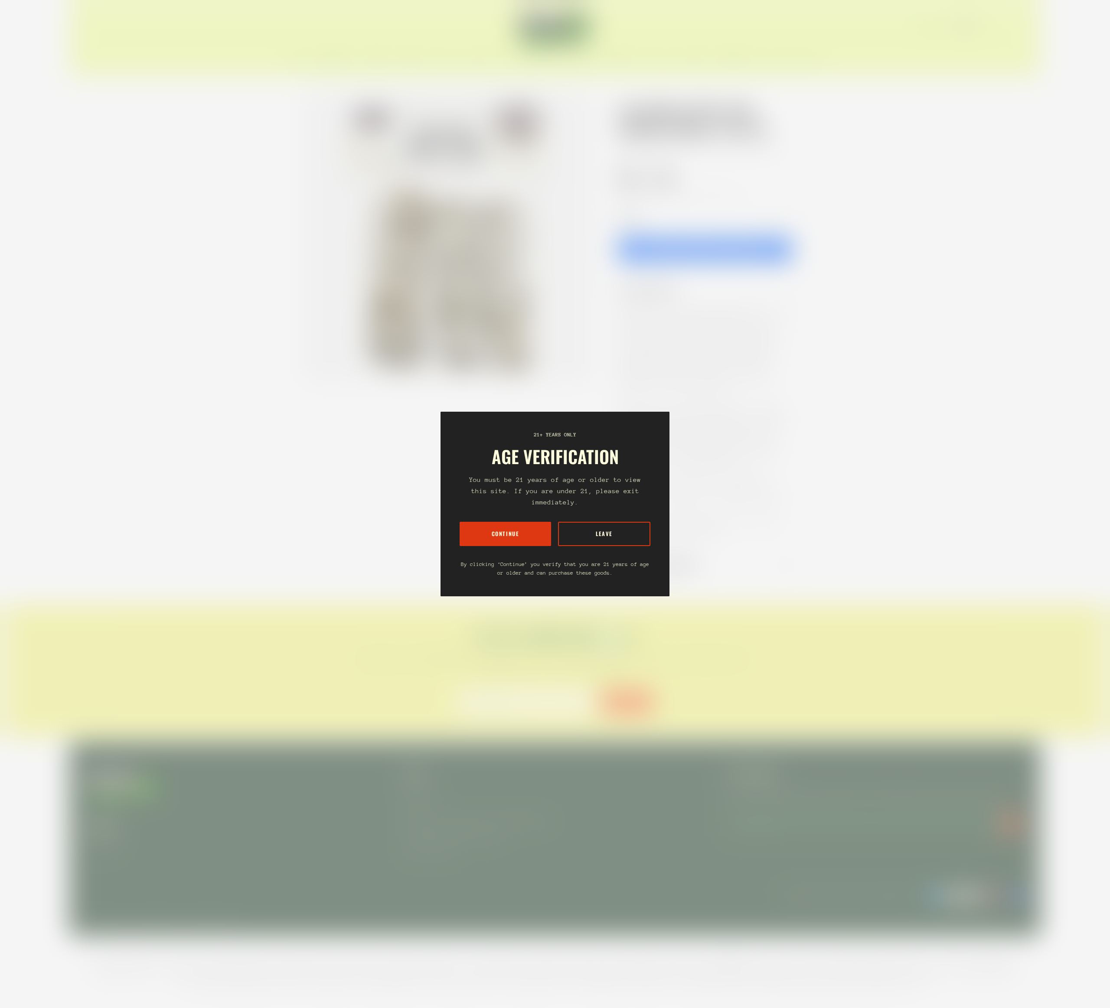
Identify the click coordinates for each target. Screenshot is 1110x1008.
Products (658, 148)
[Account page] (1013, 27)
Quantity (628, 218)
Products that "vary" (665, 565)
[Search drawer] (1002, 27)
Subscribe (627, 701)
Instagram (102, 843)
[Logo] (555, 27)
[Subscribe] (1011, 821)
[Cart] (1023, 27)
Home (627, 148)
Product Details (654, 289)
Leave (604, 534)
